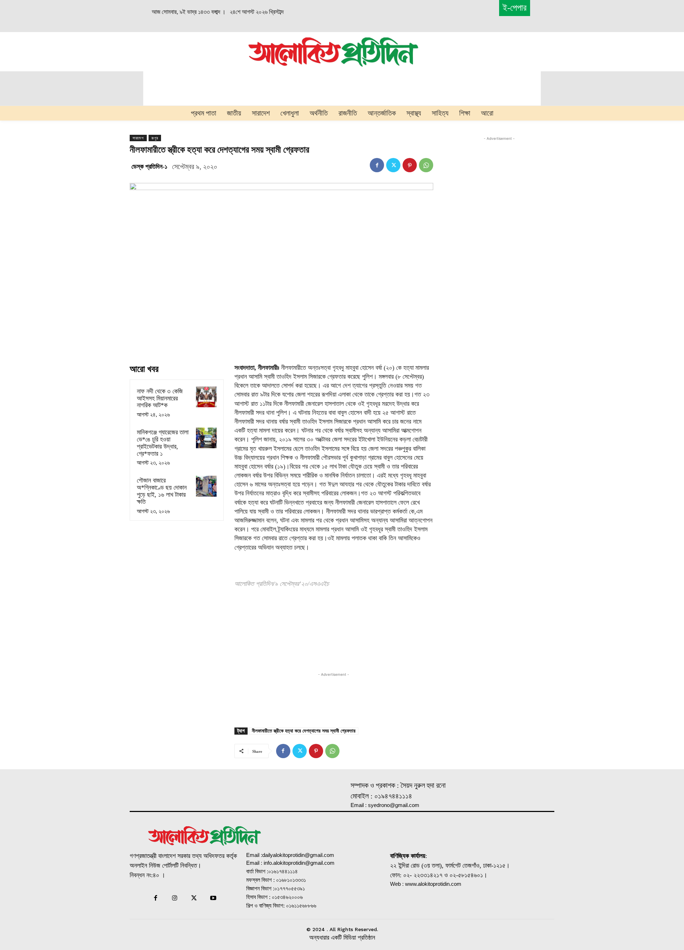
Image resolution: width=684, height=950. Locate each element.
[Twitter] (393, 165)
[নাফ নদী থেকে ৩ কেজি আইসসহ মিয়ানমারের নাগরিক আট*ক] (206, 397)
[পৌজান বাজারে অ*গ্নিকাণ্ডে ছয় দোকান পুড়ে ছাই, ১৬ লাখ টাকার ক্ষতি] (206, 486)
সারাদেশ (138, 138)
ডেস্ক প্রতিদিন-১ (149, 166)
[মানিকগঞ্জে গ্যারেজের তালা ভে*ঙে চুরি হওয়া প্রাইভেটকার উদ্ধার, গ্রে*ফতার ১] (206, 438)
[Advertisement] (166, 50)
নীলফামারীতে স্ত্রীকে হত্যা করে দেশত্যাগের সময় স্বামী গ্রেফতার (304, 731)
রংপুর (154, 138)
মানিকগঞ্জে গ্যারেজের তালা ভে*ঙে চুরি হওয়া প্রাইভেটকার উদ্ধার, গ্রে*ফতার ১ (162, 443)
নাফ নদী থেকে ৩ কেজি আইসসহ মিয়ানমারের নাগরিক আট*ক (160, 398)
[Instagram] (174, 898)
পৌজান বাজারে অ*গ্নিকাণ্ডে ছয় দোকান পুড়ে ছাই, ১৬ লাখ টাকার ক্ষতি (162, 491)
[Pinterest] (410, 165)
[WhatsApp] (426, 165)
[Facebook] (377, 165)
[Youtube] (213, 898)
